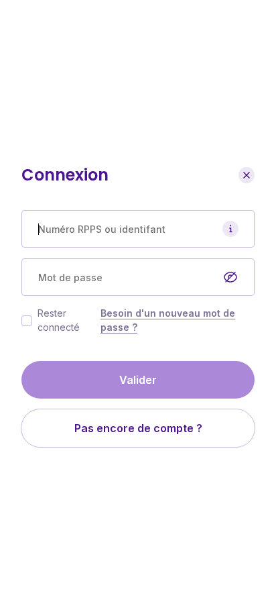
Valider (138, 380)
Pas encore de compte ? (138, 428)
